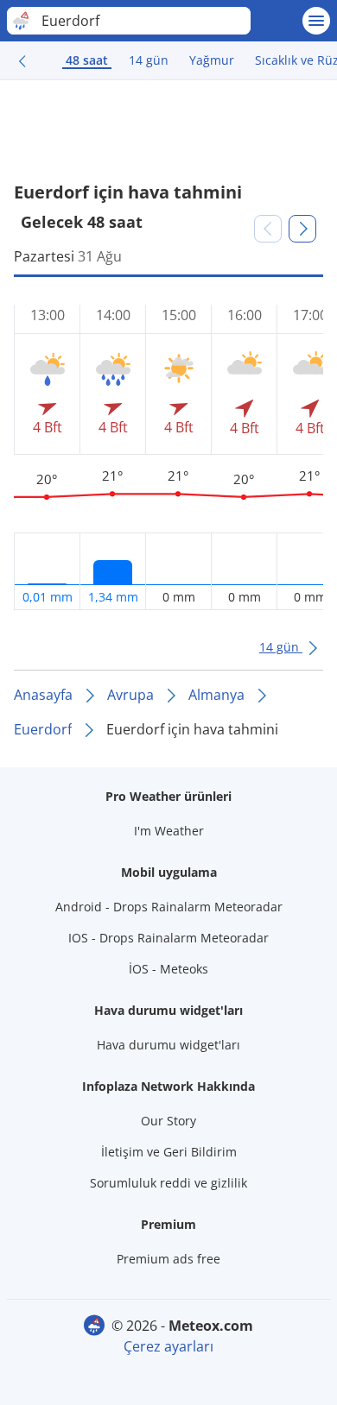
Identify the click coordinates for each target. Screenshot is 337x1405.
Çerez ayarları (168, 1346)
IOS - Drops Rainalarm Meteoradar (168, 937)
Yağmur (211, 60)
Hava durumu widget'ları (168, 1044)
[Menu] (316, 21)
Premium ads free (168, 1259)
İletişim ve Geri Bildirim (169, 1152)
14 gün (148, 60)
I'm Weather (169, 830)
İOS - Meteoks (168, 969)
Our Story (168, 1120)
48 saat (87, 60)
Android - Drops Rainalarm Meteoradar (169, 906)
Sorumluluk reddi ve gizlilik (168, 1183)
